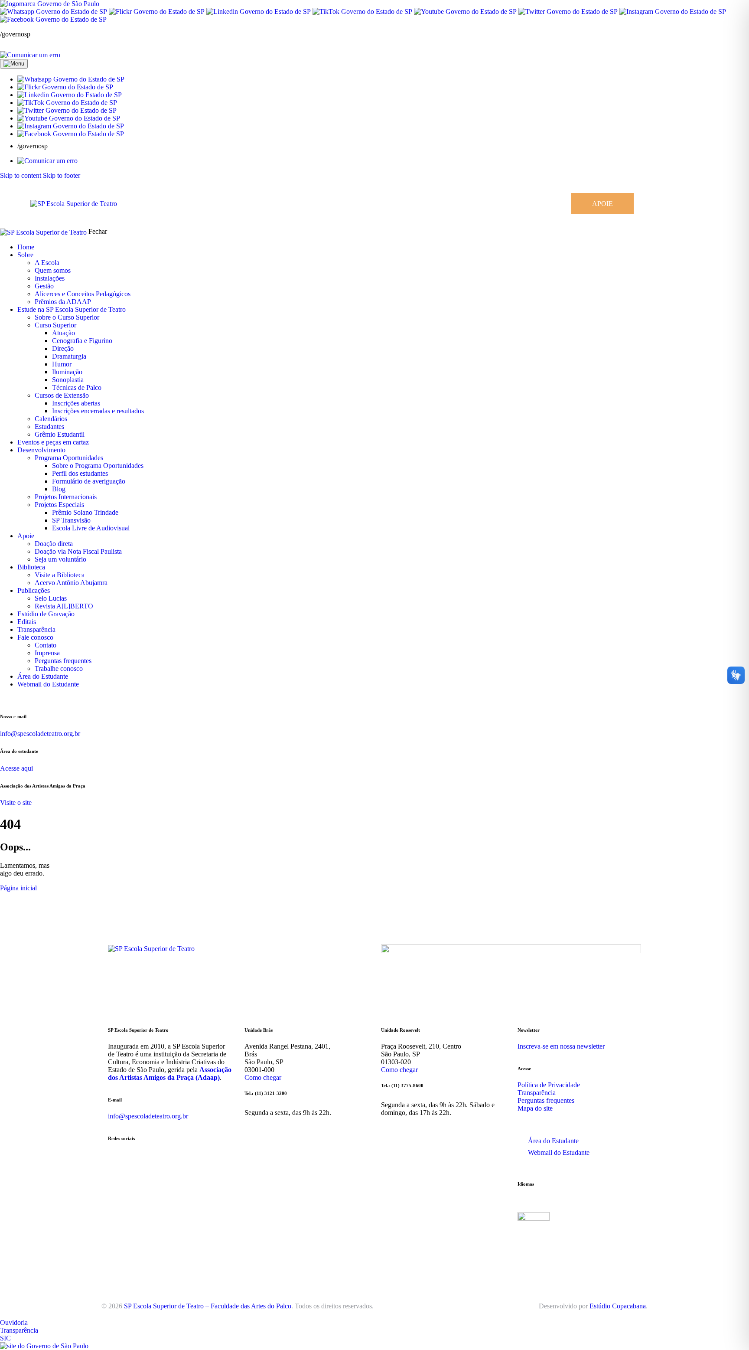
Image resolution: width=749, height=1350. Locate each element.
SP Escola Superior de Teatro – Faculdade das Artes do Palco (207, 1306)
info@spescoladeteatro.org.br (40, 733)
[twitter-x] (704, 203)
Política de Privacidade (549, 1084)
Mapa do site (535, 1108)
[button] (70, 79)
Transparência (537, 1092)
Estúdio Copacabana (617, 1306)
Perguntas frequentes (546, 1100)
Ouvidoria (14, 1322)
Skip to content (20, 175)
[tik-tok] (713, 203)
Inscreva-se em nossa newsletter (561, 1046)
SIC (5, 1338)
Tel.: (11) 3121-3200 (265, 1093)
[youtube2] (694, 203)
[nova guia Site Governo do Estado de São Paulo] (49, 3)
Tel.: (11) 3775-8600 (402, 1085)
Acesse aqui (16, 768)
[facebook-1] (683, 203)
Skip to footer (61, 175)
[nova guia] (30, 55)
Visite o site (16, 802)
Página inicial (18, 888)
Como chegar (262, 1077)
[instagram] (669, 203)
